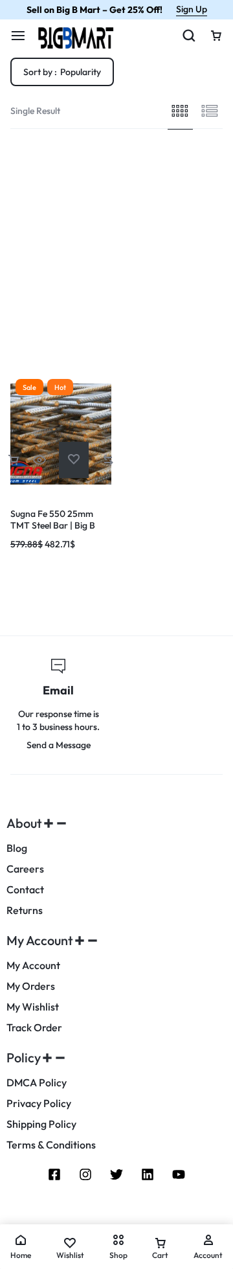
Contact (25, 890)
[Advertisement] (116, 252)
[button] (13, 459)
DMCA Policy (36, 1083)
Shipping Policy (41, 1124)
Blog (16, 848)
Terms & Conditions (51, 1145)
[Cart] (216, 35)
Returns (24, 910)
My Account (33, 965)
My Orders (30, 986)
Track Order (34, 1028)
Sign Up (191, 9)
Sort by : (62, 72)
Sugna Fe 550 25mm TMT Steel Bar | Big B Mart (52, 525)
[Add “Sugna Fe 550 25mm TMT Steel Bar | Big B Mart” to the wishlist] (74, 459)
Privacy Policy (38, 1103)
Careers (25, 869)
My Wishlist (32, 1007)
